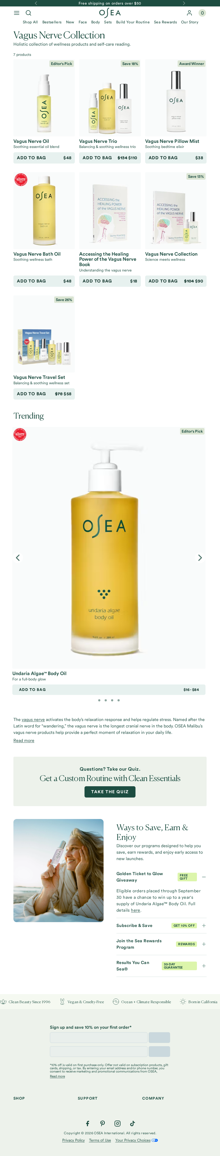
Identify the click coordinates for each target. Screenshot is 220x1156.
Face (83, 22)
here (135, 910)
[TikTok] (132, 1123)
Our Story (189, 22)
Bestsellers (52, 22)
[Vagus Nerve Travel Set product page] (44, 333)
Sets (108, 22)
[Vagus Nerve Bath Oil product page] (44, 210)
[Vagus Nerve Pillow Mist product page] (176, 97)
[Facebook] (87, 1123)
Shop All (30, 22)
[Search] (28, 13)
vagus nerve (33, 719)
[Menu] (16, 13)
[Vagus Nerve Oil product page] (44, 97)
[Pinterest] (102, 1123)
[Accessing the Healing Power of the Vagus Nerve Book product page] (110, 210)
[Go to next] (184, 3)
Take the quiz (110, 791)
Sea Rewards (165, 22)
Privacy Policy (73, 1140)
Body (95, 22)
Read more (23, 740)
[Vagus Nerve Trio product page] (110, 97)
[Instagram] (117, 1123)
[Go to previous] (36, 3)
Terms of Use (100, 1140)
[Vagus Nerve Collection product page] (176, 210)
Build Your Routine (133, 22)
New (70, 22)
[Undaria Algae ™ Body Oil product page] (109, 548)
